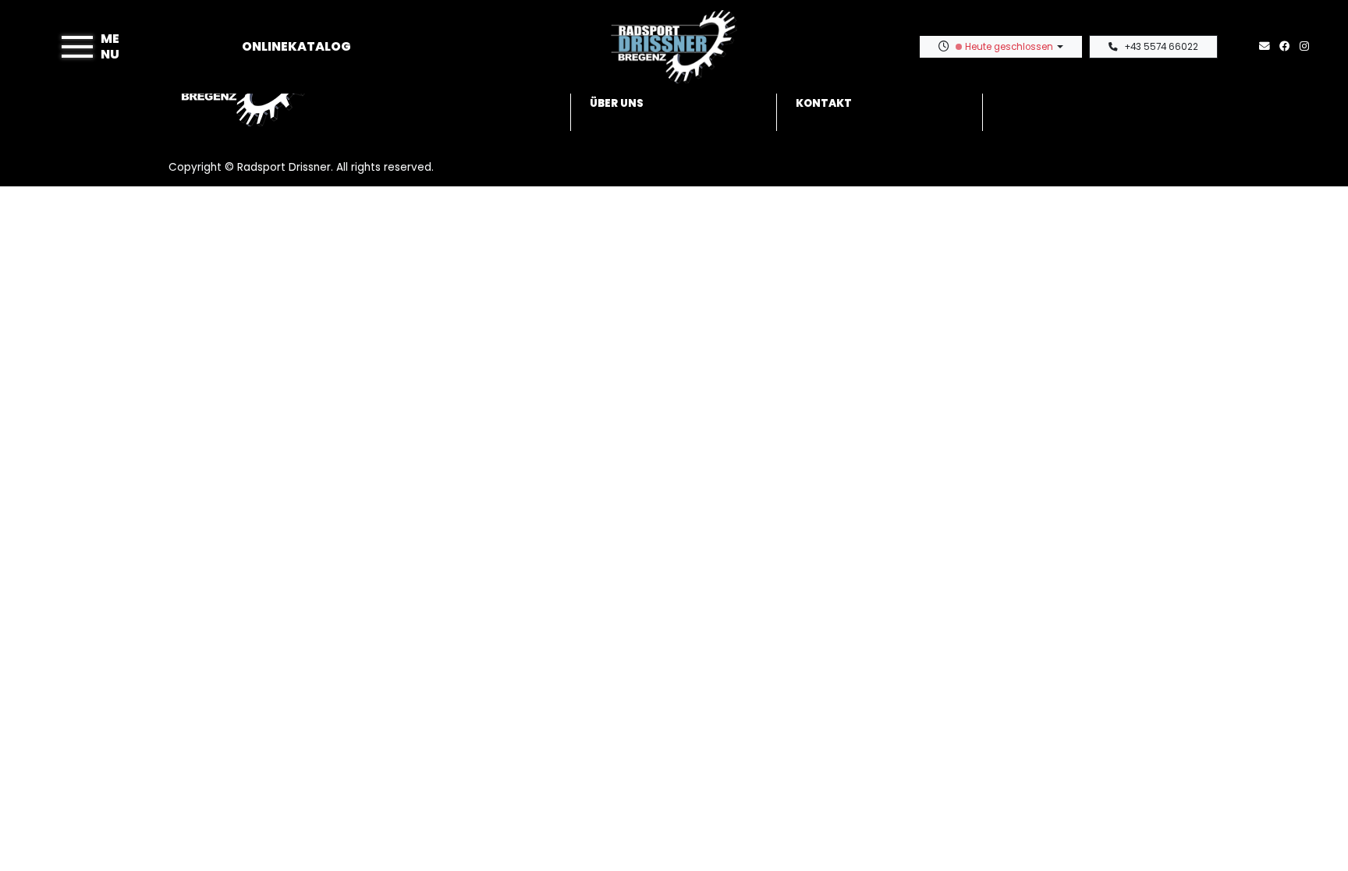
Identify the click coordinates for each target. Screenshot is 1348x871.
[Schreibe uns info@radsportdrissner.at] (1267, 46)
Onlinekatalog (296, 46)
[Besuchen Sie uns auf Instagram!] (1307, 46)
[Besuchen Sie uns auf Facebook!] (1289, 46)
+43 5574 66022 (1161, 47)
